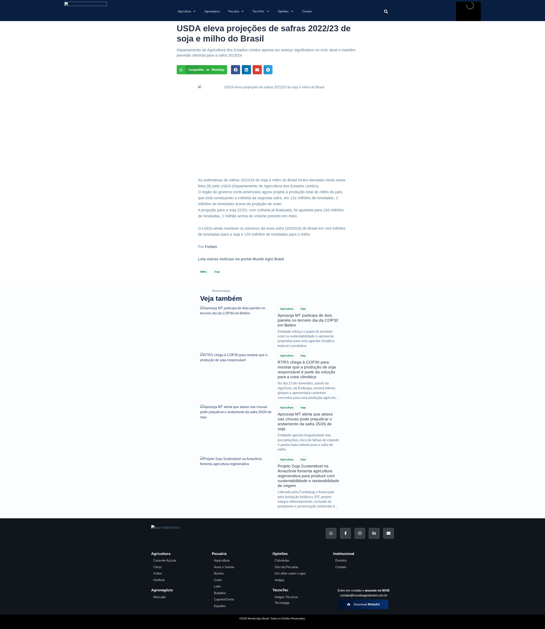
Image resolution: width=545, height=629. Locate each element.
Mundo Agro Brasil (268, 259)
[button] (385, 11)
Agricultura (184, 11)
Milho (203, 271)
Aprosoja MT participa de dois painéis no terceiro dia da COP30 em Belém (308, 320)
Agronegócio (212, 11)
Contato (307, 11)
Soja (217, 271)
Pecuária (233, 11)
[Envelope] (388, 533)
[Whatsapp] (331, 533)
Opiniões (283, 11)
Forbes (211, 247)
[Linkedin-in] (374, 533)
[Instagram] (359, 533)
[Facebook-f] (345, 533)
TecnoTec (258, 11)
